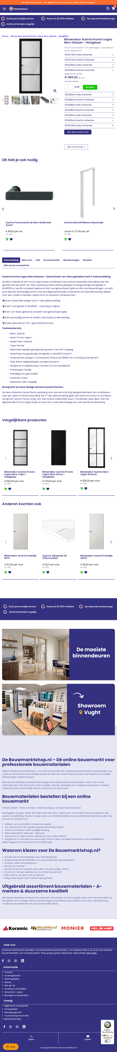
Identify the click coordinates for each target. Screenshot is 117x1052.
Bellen (31, 1039)
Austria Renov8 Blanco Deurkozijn (83, 222)
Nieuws (7, 982)
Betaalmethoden (12, 1019)
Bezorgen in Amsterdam (16, 995)
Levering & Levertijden (15, 988)
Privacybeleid (11, 1009)
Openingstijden (12, 978)
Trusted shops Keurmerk (16, 1015)
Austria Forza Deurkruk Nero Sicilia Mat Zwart (28, 223)
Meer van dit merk (75, 147)
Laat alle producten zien (77, 132)
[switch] (107, 1041)
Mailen (88, 1039)
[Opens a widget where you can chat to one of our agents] (11, 1047)
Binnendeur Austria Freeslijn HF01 (20, 556)
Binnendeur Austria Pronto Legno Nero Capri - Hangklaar (19, 474)
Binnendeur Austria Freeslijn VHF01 (96, 556)
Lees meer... (92, 953)
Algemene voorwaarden (16, 1005)
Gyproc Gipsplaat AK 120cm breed (54, 556)
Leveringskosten (12, 975)
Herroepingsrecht (13, 1012)
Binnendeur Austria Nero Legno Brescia (94, 473)
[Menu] (4, 9)
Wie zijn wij (9, 985)
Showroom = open (13, 992)
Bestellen (90, 87)
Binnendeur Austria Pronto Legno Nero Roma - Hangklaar (57, 474)
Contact (8, 972)
